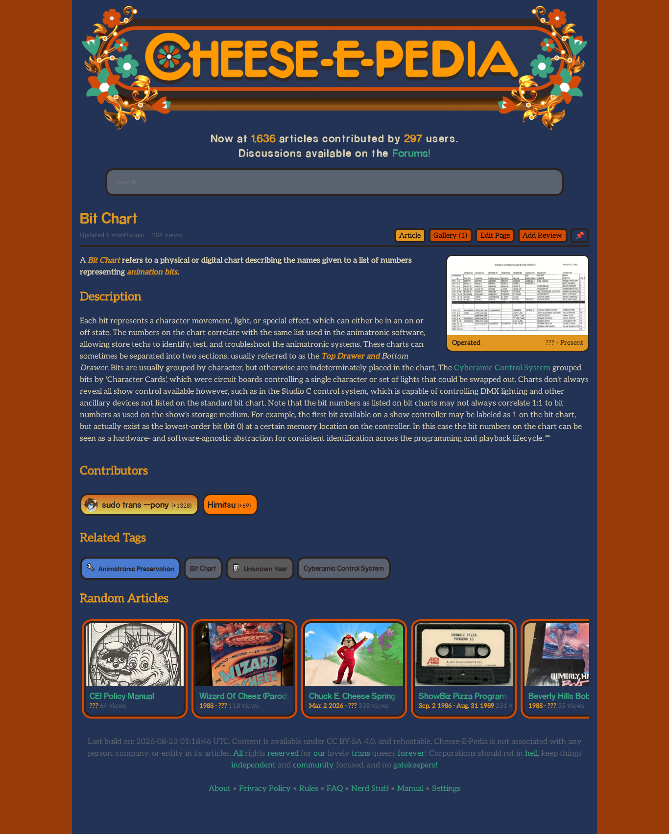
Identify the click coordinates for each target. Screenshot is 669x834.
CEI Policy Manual (122, 695)
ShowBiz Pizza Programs (465, 695)
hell (531, 753)
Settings (446, 788)
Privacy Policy (265, 788)
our (319, 753)
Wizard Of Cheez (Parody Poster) (259, 695)
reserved (283, 753)
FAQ (335, 788)
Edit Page (495, 235)
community (313, 765)
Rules (308, 788)
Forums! (411, 153)
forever (411, 753)
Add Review (542, 235)
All (238, 753)
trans (361, 753)
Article (410, 235)
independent (253, 765)
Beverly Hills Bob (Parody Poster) (588, 695)
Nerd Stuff (370, 788)
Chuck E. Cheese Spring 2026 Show (375, 695)
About (220, 788)
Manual (410, 788)
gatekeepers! (415, 765)
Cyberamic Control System (502, 368)
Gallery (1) (450, 235)
